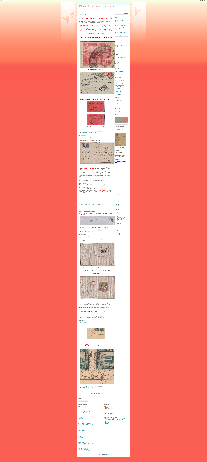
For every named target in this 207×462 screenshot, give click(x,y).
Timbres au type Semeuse (109, 406)
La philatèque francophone (82, 429)
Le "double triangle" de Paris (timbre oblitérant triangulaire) (120, 30)
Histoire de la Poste (81, 418)
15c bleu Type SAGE (81, 416)
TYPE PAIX (117, 108)
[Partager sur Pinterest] (101, 131)
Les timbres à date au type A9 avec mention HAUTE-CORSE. (120, 28)
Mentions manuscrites (118, 82)
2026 (117, 193)
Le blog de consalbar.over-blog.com (111, 417)
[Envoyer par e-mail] (97, 131)
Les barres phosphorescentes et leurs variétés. (85, 425)
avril (117, 230)
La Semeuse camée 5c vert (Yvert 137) (84, 451)
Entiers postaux (117, 66)
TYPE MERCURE (117, 105)
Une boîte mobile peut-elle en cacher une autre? (91, 137)
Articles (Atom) (98, 393)
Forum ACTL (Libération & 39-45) (83, 412)
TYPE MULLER (117, 106)
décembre (118, 212)
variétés (116, 114)
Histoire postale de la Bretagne (82, 419)
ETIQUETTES (84, 317)
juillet (118, 226)
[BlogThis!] (98, 131)
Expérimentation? (83, 14)
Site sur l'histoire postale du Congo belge (84, 449)
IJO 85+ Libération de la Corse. (87, 211)
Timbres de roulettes (81, 438)
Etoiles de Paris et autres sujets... (83, 435)
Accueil (96, 391)
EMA (115, 65)
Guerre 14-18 (88, 132)
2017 (117, 205)
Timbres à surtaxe (117, 99)
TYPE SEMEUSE (93, 132)
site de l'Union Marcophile (82, 413)
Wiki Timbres (80, 417)
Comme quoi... (107, 407)
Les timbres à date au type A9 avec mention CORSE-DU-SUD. (120, 26)
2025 (117, 194)
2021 (117, 200)
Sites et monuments (99, 317)
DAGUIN (87, 387)
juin (117, 227)
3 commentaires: (91, 386)
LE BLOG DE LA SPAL (109, 413)
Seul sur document (93, 317)
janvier (118, 234)
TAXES (104, 317)
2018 (117, 204)
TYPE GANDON (117, 102)
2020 (117, 201)
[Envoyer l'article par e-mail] (97, 204)
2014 (117, 209)
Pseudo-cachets (117, 91)
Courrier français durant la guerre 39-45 (84, 411)
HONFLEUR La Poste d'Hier (82, 406)
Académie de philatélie (81, 407)
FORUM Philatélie (81, 441)
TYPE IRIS (116, 103)
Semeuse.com (107, 421)
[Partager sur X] (99, 131)
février (118, 233)
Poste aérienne (117, 86)
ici (118, 39)
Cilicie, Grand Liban (108, 422)
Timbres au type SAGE (81, 444)
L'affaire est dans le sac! (85, 236)
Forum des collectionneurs (82, 432)
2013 (117, 211)
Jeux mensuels (91, 387)
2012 (117, 236)
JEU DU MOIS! (83, 323)
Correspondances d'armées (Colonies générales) (85, 443)
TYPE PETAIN (117, 109)
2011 (117, 237)
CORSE (88, 205)
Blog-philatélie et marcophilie (98, 6)
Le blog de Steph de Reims (82, 430)
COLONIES (84, 132)
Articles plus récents (83, 391)
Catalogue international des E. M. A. (83, 426)
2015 (117, 208)
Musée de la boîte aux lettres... (83, 436)
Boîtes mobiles (84, 205)
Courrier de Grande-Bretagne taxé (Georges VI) (85, 424)
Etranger (88, 317)
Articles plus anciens (109, 391)
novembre (118, 213)
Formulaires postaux (118, 71)
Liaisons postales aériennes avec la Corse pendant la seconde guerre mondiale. (121, 35)
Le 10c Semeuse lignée (81, 442)
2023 (117, 197)
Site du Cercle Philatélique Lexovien (83, 410)
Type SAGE (107, 205)
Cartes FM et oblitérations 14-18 (83, 422)
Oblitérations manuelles (118, 83)
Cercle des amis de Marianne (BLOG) (84, 423)
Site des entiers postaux (81, 447)
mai (117, 229)
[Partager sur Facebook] (100, 131)
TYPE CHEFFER (117, 100)
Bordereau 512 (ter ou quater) (119, 57)
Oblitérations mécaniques (89, 231)
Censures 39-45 (80, 437)
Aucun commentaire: (92, 204)
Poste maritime (102, 205)
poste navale (117, 89)
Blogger (107, 454)
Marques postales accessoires (95, 205)
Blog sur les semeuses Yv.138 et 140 (84, 450)
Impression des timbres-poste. (82, 431)
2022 (117, 198)
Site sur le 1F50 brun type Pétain (83, 448)
